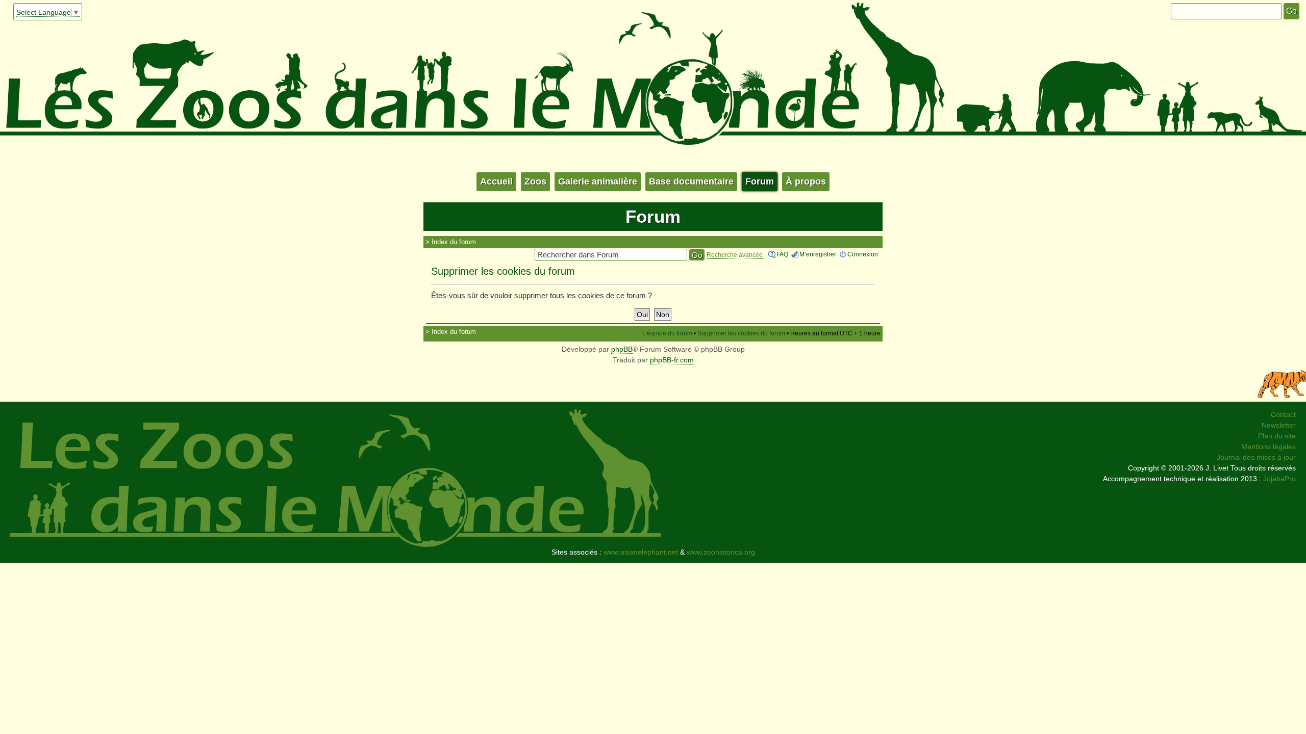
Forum (759, 181)
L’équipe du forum (667, 333)
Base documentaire (691, 181)
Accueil (496, 181)
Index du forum (454, 242)
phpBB (622, 349)
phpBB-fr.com (672, 360)
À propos (806, 181)
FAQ (782, 254)
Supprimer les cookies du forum (741, 333)
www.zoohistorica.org (721, 552)
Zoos (535, 181)
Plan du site (1277, 436)
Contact (1283, 414)
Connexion (862, 254)
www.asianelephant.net (641, 552)
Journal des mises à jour (1256, 457)
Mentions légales (1268, 446)
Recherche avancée (735, 254)
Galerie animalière (597, 181)
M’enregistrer (817, 254)
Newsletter (1279, 425)
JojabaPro (1279, 479)
